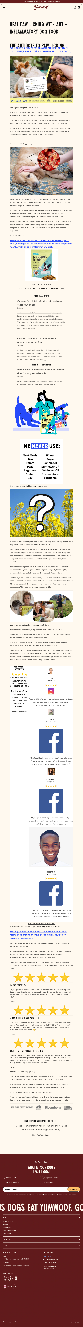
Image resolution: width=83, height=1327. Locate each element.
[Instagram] (5, 1278)
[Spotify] (16, 1278)
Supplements (7, 1227)
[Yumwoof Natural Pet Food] (41, 7)
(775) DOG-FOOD (49, 1262)
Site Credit (75, 1322)
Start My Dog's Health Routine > (41, 923)
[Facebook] (10, 1278)
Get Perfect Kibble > (41, 284)
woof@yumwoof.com (50, 1259)
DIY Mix (5, 1224)
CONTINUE (73, 1189)
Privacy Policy (52, 1195)
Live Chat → (47, 1256)
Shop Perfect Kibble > (41, 1135)
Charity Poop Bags (9, 1230)
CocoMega (7, 1233)
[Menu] (4, 7)
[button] (79, 7)
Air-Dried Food (8, 1221)
